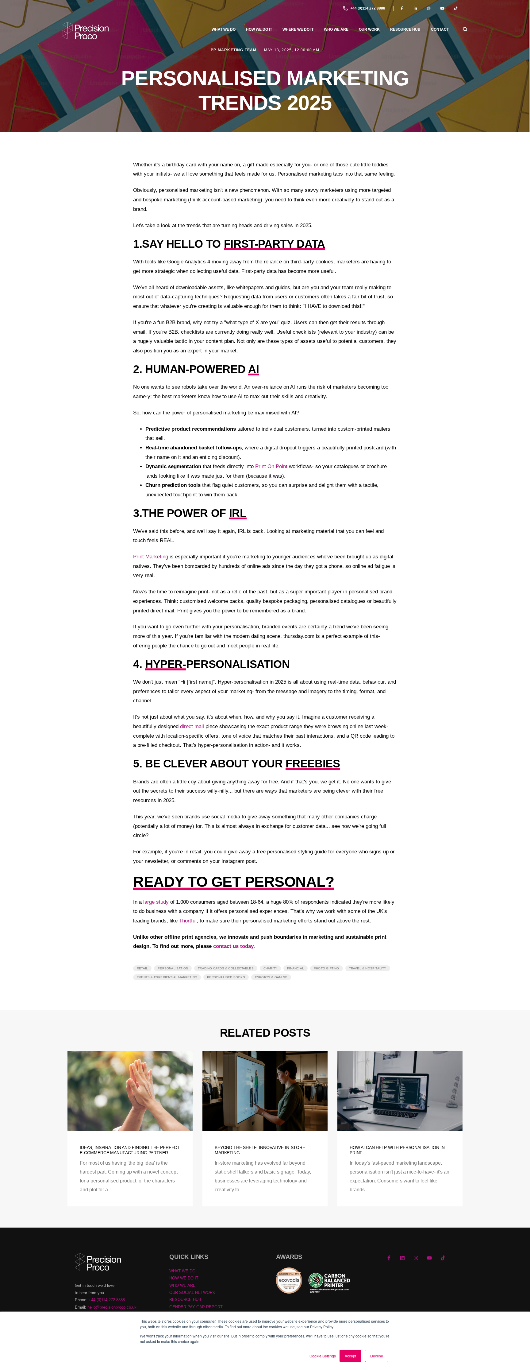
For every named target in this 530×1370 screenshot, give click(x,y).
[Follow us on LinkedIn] (402, 1258)
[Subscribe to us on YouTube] (429, 1258)
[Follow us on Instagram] (416, 1258)
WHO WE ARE (182, 1285)
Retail (142, 968)
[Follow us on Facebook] (389, 1258)
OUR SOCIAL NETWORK (192, 1292)
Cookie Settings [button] (322, 1355)
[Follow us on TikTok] (443, 1258)
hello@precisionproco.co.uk (111, 1307)
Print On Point (271, 466)
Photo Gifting (326, 968)
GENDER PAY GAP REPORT (196, 1307)
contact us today (233, 946)
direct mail (192, 726)
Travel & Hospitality (367, 968)
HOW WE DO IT (183, 1278)
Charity (270, 968)
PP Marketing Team (234, 50)
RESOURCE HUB (185, 1299)
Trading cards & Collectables (226, 968)
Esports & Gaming (271, 977)
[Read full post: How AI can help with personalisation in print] (400, 1091)
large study (156, 902)
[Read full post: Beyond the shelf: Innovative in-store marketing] (265, 1091)
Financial (295, 968)
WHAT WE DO (182, 1271)
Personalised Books (226, 977)
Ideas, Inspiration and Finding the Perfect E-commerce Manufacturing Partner (130, 1150)
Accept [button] (350, 1355)
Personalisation (173, 968)
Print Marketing (150, 557)
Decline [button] (376, 1355)
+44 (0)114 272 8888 (367, 8)
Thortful (188, 921)
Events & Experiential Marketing (167, 977)
